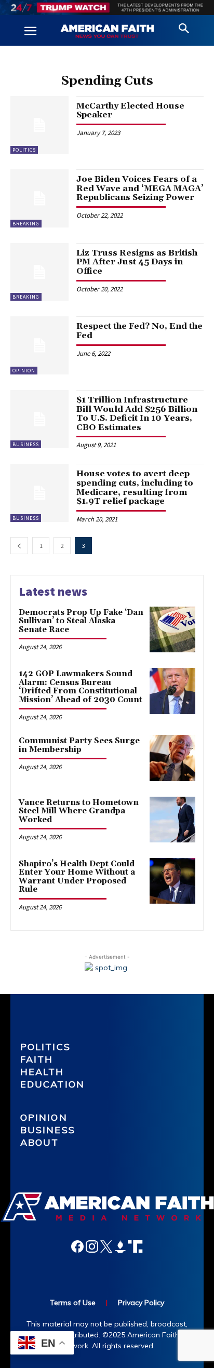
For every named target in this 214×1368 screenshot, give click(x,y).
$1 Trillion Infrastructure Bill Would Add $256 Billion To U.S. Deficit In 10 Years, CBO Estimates (136, 414)
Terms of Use (73, 1302)
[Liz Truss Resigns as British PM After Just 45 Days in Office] (39, 272)
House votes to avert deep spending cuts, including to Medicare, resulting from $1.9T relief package (134, 487)
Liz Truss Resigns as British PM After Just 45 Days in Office (136, 262)
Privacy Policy (141, 1302)
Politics (24, 149)
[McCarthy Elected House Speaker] (39, 125)
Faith (37, 1059)
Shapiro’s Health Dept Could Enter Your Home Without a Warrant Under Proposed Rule (77, 877)
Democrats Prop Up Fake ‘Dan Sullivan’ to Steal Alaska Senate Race (81, 621)
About (39, 1142)
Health (42, 1072)
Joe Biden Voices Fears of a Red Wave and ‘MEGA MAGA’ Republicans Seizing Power (140, 188)
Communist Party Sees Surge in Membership (79, 745)
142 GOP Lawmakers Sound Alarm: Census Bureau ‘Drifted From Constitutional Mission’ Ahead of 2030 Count (80, 687)
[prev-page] (19, 545)
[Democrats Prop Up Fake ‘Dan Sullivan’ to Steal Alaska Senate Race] (172, 629)
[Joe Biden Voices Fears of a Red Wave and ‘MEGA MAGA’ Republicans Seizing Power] (39, 198)
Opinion (23, 370)
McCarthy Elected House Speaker (130, 110)
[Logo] (107, 31)
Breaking (25, 223)
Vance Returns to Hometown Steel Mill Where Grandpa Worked (79, 811)
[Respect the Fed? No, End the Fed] (39, 345)
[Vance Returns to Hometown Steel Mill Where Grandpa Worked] (172, 819)
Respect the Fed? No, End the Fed (139, 331)
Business (25, 444)
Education (52, 1084)
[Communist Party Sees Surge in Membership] (172, 758)
